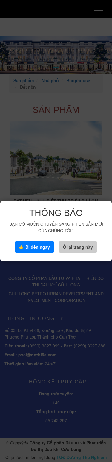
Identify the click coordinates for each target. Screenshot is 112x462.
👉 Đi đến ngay (34, 247)
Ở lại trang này (78, 247)
